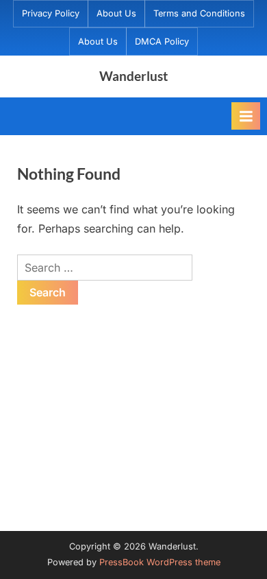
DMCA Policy (162, 41)
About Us (116, 13)
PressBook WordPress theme (159, 562)
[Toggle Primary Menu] (245, 116)
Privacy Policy (50, 13)
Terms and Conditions (199, 13)
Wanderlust (133, 76)
